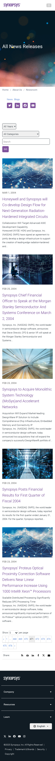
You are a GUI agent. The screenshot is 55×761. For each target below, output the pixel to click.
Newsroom (31, 89)
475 (5, 645)
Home (5, 89)
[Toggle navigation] (48, 5)
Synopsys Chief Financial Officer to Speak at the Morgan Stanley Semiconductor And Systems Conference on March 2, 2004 (26, 307)
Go (5, 149)
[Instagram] (24, 736)
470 (26, 639)
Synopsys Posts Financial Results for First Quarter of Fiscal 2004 (23, 495)
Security (41, 749)
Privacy (8, 749)
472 (37, 639)
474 (48, 639)
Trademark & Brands (24, 749)
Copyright (9, 754)
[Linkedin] (10, 736)
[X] (5, 736)
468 (14, 639)
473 (43, 639)
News (10, 99)
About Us (17, 89)
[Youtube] (19, 736)
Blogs (17, 99)
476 (10, 645)
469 (20, 639)
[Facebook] (14, 736)
